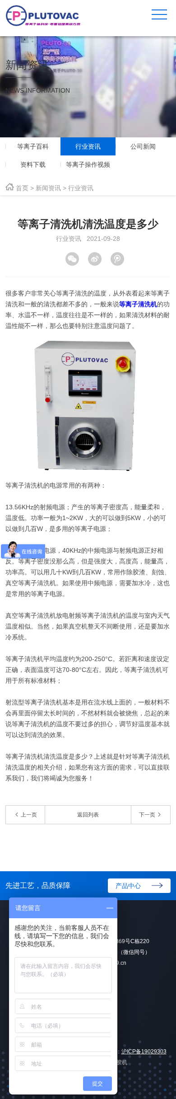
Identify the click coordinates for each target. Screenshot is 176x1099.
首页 (22, 188)
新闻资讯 (48, 188)
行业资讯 (80, 188)
